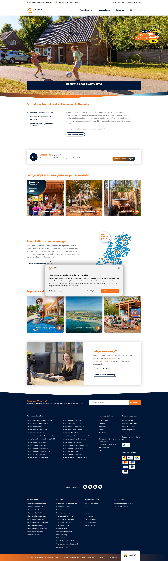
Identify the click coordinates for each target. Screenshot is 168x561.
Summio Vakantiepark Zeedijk (72, 454)
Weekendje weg (61, 534)
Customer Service (128, 426)
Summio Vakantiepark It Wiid (36, 445)
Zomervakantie (90, 519)
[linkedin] (95, 487)
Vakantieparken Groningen (36, 516)
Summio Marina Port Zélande (37, 454)
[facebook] (90, 487)
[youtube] (100, 487)
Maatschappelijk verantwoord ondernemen (109, 440)
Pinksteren (89, 516)
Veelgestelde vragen (129, 423)
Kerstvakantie (90, 525)
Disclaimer (100, 557)
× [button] (118, 268)
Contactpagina (127, 420)
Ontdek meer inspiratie (64, 547)
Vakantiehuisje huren (63, 513)
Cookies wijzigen (111, 557)
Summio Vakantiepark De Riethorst (74, 448)
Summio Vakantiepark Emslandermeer (75, 445)
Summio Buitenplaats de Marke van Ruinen (42, 436)
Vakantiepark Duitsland (35, 531)
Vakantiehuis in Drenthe (64, 516)
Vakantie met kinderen (64, 522)
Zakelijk (101, 429)
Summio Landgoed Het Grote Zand (74, 439)
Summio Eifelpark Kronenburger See (39, 420)
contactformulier (103, 361)
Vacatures (102, 426)
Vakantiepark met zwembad (66, 510)
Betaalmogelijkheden (129, 429)
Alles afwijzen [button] (90, 291)
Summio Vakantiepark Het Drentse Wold (41, 439)
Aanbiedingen (104, 10)
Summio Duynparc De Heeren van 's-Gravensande (74, 459)
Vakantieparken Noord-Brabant (38, 522)
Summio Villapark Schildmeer (72, 442)
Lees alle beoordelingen (123, 159)
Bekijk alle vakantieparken (39, 263)
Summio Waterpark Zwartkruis (37, 457)
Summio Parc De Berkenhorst (37, 429)
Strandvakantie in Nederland (66, 541)
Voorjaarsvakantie (91, 503)
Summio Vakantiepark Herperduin (38, 451)
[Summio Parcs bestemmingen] (114, 252)
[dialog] (84, 281)
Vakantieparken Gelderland (36, 513)
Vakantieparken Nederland (36, 503)
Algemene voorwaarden (71, 557)
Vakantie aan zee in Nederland (67, 544)
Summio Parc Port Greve (35, 433)
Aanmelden (134, 402)
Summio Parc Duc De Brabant (72, 429)
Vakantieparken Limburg (35, 519)
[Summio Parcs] (44, 10)
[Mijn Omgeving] (137, 10)
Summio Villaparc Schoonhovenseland (75, 436)
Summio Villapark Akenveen (36, 442)
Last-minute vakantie (121, 507)
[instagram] (85, 487)
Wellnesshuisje (61, 538)
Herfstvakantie (90, 522)
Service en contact (119, 2)
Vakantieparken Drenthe (35, 507)
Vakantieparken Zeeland (35, 525)
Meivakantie (89, 510)
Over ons (102, 423)
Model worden (104, 447)
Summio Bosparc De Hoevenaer (73, 426)
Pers (100, 450)
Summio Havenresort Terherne (73, 423)
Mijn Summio (103, 433)
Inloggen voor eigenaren (107, 444)
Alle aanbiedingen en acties (124, 503)
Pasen (87, 507)
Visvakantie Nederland (64, 531)
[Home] (134, 10)
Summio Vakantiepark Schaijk (72, 420)
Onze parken (103, 420)
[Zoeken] (140, 10)
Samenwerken (104, 436)
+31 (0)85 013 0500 (103, 368)
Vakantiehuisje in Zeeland (65, 519)
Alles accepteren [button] (110, 291)
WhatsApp (111, 358)
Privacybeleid (73, 286)
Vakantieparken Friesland (36, 510)
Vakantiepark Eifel (33, 534)
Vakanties (120, 10)
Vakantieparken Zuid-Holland (37, 528)
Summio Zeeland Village (70, 451)
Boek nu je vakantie (75, 134)
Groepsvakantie (61, 528)
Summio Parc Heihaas (34, 426)
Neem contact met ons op (105, 375)
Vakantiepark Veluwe (63, 507)
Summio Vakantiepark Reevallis (37, 448)
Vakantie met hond (62, 525)
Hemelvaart (89, 513)
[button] (56, 291)
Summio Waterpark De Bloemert (38, 423)
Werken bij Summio (134, 2)
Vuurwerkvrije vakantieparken (66, 503)
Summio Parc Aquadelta (70, 433)
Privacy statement (87, 557)
